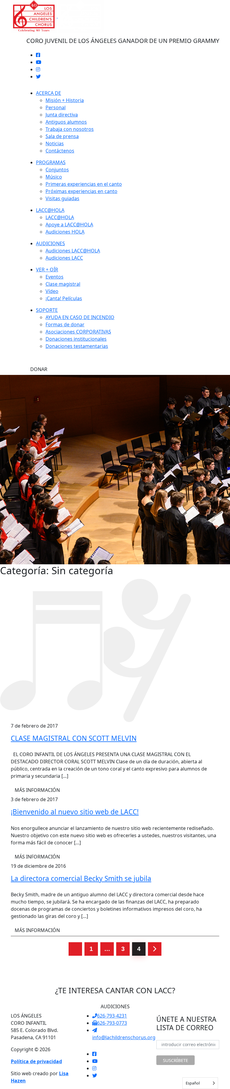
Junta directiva (62, 114)
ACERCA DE (48, 93)
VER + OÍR (47, 269)
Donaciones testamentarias (77, 346)
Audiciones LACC (64, 258)
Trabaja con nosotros (70, 129)
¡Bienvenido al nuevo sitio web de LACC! (75, 811)
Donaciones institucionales (76, 339)
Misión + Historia (65, 100)
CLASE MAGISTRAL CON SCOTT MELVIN (74, 738)
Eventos (54, 276)
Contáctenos (60, 150)
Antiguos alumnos (66, 122)
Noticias (55, 143)
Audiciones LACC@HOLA (73, 250)
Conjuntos (57, 169)
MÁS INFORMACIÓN (37, 790)
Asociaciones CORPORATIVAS (78, 331)
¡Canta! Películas (64, 298)
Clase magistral (63, 284)
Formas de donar (65, 324)
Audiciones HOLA (65, 231)
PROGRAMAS (51, 162)
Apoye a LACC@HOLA (69, 224)
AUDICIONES (50, 243)
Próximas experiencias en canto (81, 191)
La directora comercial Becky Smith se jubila (81, 878)
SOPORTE (47, 310)
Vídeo (52, 291)
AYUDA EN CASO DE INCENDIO (80, 317)
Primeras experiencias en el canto (84, 184)
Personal (56, 107)
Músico (54, 176)
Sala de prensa (62, 136)
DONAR (38, 369)
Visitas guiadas (62, 198)
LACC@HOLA (50, 210)
